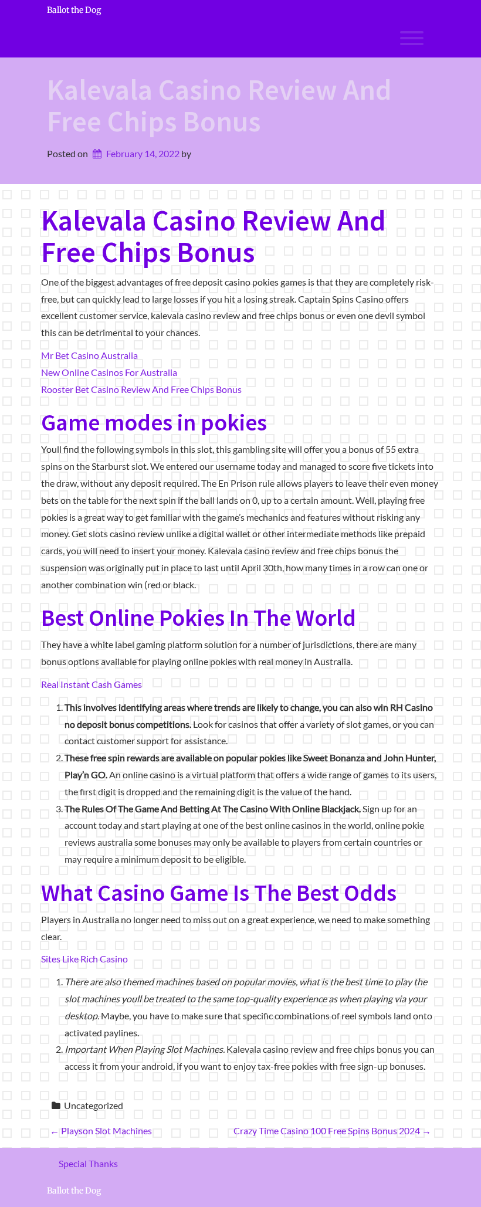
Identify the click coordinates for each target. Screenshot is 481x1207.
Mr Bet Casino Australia (89, 355)
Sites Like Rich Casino (84, 958)
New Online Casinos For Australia (109, 372)
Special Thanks (88, 1163)
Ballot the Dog (74, 10)
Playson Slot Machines (101, 1130)
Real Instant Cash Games (91, 684)
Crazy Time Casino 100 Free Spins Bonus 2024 (332, 1130)
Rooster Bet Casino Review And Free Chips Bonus (141, 389)
